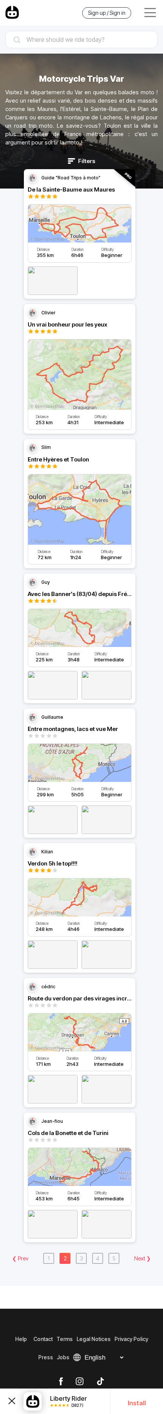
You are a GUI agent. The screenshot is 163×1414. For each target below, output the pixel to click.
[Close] (12, 1401)
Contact (43, 1339)
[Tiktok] (100, 1381)
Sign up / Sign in (106, 13)
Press (45, 1357)
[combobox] (81, 39)
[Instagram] (79, 1381)
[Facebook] (61, 1381)
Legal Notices (94, 1339)
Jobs (63, 1357)
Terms (64, 1339)
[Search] (81, 39)
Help (21, 1339)
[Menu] (150, 12)
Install (137, 1403)
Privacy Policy (131, 1339)
